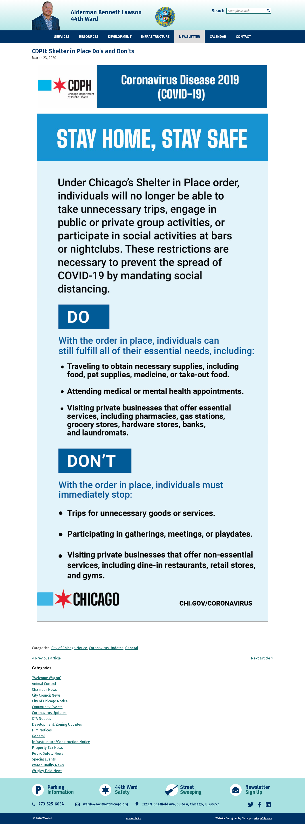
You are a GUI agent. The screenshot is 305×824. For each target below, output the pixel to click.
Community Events (47, 707)
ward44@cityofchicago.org (105, 804)
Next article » (262, 658)
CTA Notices (41, 718)
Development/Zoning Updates (57, 724)
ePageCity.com (263, 818)
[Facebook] (259, 804)
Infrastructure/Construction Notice (61, 742)
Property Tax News (47, 748)
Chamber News (44, 689)
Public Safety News (47, 753)
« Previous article (46, 658)
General (131, 648)
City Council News (46, 695)
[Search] (268, 10)
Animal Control (44, 684)
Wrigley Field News (47, 771)
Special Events (44, 759)
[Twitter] (251, 804)
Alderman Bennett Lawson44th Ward (106, 15)
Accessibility (133, 818)
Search (218, 10)
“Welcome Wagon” (46, 678)
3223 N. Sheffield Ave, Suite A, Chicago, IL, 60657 (180, 804)
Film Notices (42, 730)
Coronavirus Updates (106, 648)
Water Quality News (48, 765)
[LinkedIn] (268, 804)
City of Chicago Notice (69, 648)
